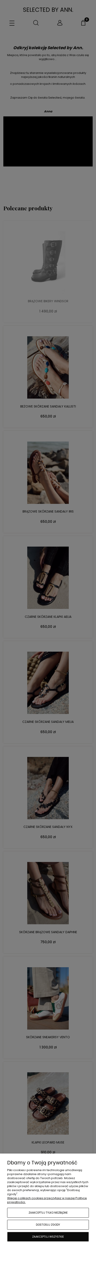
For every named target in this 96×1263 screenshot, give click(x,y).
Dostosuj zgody (48, 1225)
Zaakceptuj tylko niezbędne (48, 1212)
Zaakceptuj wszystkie (48, 1237)
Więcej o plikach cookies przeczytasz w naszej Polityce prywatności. (47, 1200)
